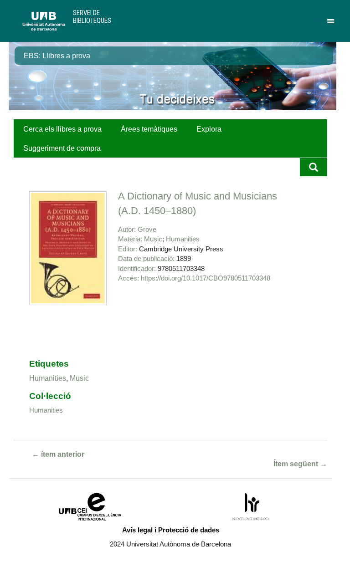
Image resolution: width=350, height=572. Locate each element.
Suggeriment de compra (62, 148)
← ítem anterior (58, 454)
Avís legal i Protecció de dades (170, 530)
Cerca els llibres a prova (62, 129)
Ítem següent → (300, 464)
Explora (208, 129)
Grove (147, 229)
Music (153, 239)
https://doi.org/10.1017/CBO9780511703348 (205, 278)
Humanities (183, 239)
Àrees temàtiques (149, 129)
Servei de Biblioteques (92, 17)
